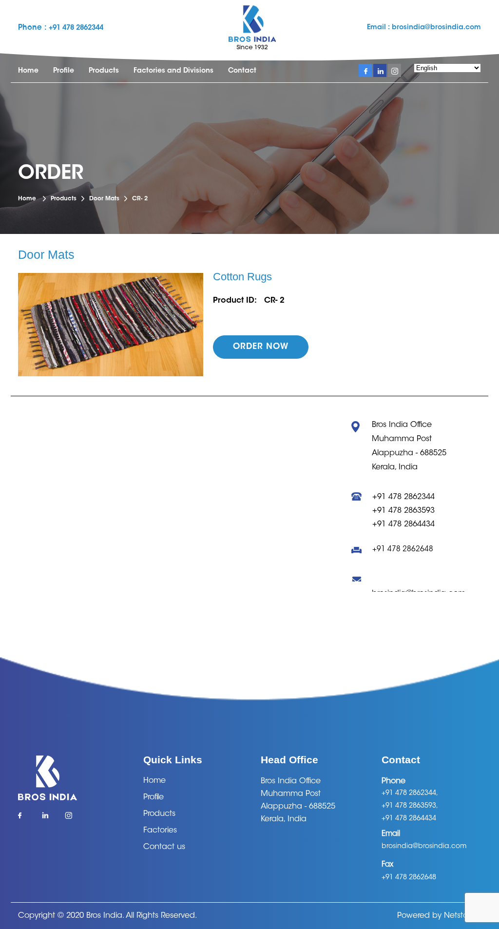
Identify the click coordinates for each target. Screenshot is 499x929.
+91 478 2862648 (402, 549)
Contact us (164, 847)
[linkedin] (379, 70)
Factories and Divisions (173, 71)
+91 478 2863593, (410, 806)
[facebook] (365, 70)
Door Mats (104, 199)
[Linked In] (48, 818)
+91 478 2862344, (410, 793)
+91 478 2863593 (403, 511)
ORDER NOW (260, 347)
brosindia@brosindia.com (435, 27)
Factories (160, 830)
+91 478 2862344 (76, 28)
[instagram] (394, 70)
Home (28, 71)
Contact (242, 71)
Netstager (462, 916)
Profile (63, 71)
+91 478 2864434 (403, 524)
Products (104, 71)
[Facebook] (24, 818)
